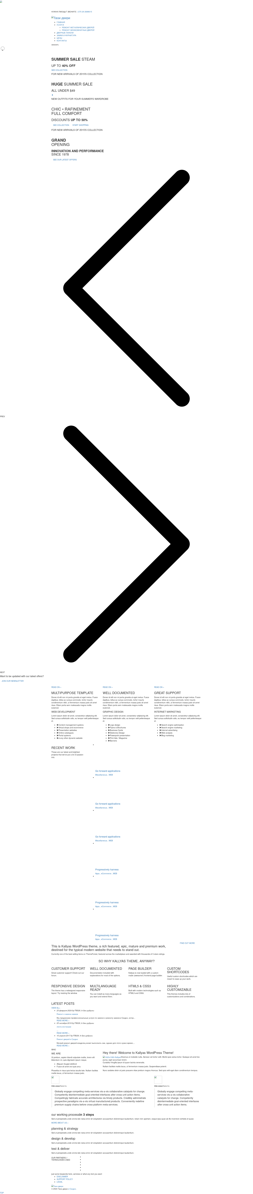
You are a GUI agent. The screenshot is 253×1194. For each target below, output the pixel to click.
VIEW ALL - (56, 1007)
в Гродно (72, 1188)
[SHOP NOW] (52, 95)
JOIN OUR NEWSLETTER (13, 681)
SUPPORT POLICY (65, 1179)
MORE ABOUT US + (59, 1122)
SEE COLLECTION (59, 70)
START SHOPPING (80, 125)
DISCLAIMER (62, 1176)
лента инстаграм (64, 1026)
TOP (2, 1192)
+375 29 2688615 (84, 11)
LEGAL (60, 1181)
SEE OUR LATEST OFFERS (65, 159)
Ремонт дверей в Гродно (67, 1039)
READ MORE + (63, 1020)
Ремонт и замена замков (67, 1014)
